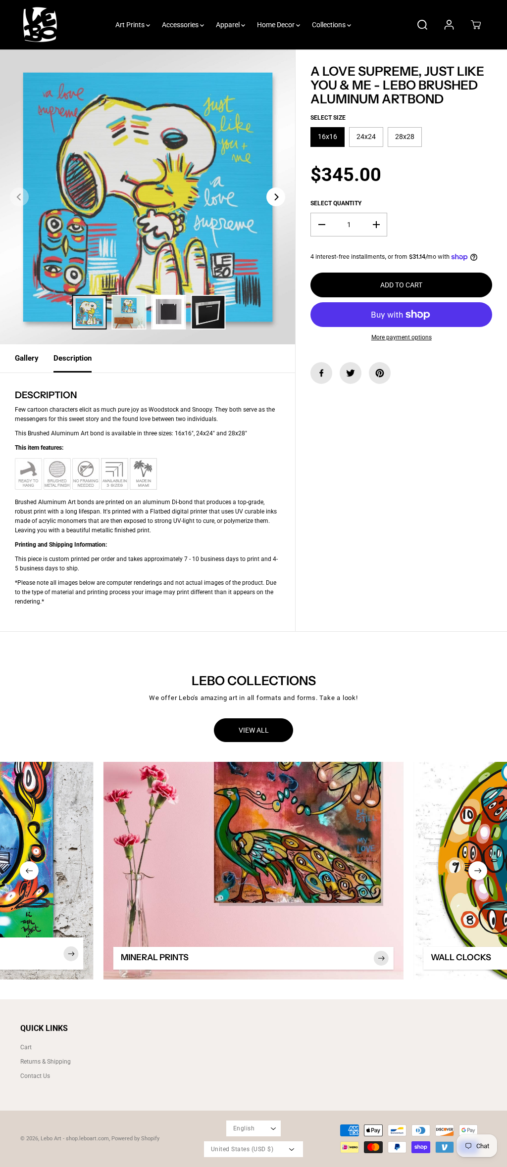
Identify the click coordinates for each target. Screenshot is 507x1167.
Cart (26, 1047)
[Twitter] (350, 373)
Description (72, 358)
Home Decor (276, 25)
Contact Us (35, 1076)
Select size (328, 117)
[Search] (422, 25)
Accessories (181, 25)
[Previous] (19, 196)
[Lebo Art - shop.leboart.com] (40, 24)
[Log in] (449, 25)
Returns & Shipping (45, 1061)
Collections (329, 25)
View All (254, 730)
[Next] (275, 196)
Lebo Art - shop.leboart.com (75, 1138)
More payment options (401, 337)
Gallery (27, 358)
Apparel (228, 25)
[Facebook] (321, 373)
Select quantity (335, 203)
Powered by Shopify (135, 1138)
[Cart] (476, 25)
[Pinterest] (380, 373)
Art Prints (130, 25)
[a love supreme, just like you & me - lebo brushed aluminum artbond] (147, 196)
